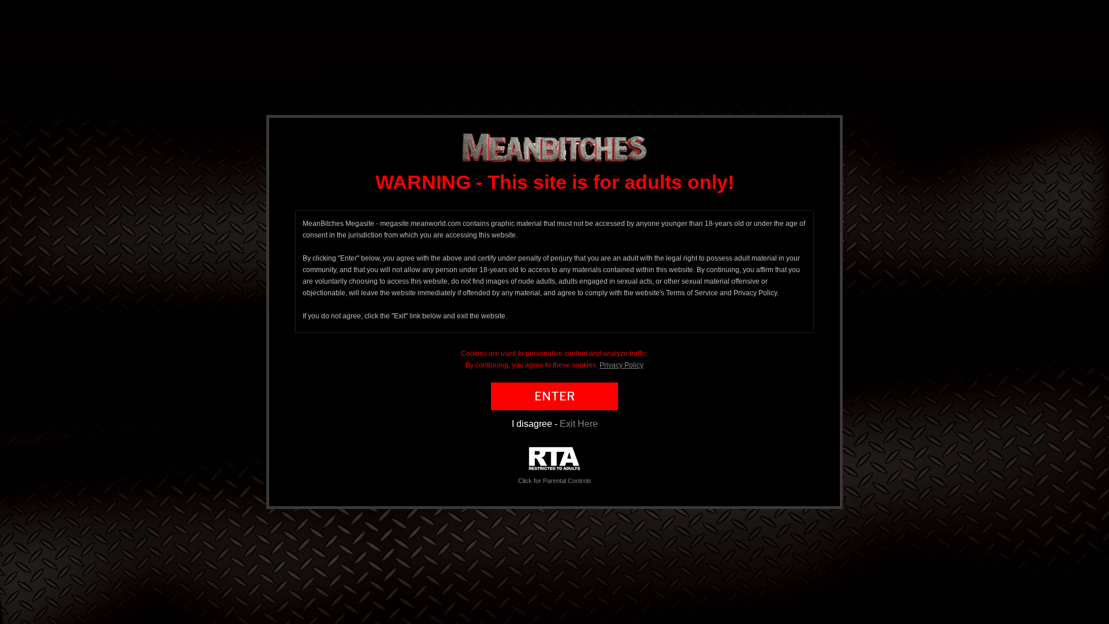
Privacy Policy (621, 365)
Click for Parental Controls (554, 480)
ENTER (554, 396)
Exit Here (579, 424)
